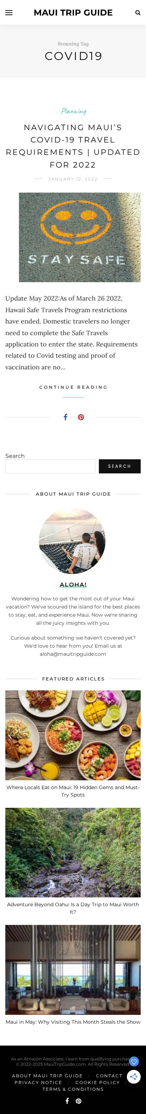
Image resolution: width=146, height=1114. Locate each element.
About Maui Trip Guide (47, 1075)
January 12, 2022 (73, 179)
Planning (73, 110)
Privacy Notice (38, 1082)
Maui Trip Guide (73, 12)
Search (15, 456)
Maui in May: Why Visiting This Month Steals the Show (73, 1022)
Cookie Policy (97, 1082)
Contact (109, 1075)
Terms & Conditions (73, 1089)
